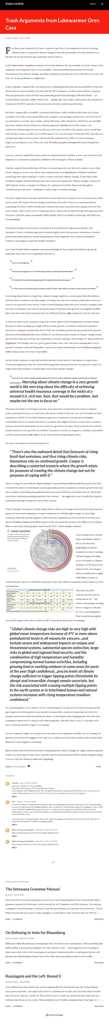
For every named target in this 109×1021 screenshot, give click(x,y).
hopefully (81, 547)
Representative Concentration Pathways (57, 483)
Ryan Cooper (15, 3)
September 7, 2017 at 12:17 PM (46, 830)
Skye (13, 802)
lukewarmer (18, 65)
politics (15, 767)
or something (12, 219)
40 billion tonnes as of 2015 (25, 522)
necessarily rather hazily (43, 215)
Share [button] (98, 767)
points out (56, 99)
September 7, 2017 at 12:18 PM (46, 841)
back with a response (28, 249)
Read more (99, 919)
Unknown (15, 783)
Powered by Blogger (55, 1015)
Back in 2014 (12, 750)
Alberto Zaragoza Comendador (23, 830)
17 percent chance (16, 138)
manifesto (31, 65)
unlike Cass (11, 351)
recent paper (66, 116)
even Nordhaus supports (89, 347)
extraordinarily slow (25, 334)
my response (14, 86)
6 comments (17, 919)
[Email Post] (28, 767)
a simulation (69, 172)
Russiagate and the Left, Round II (33, 976)
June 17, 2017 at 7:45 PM (28, 783)
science (22, 767)
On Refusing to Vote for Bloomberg (35, 932)
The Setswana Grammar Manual (33, 889)
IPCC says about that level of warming (65, 620)
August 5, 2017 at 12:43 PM (26, 802)
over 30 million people (55, 142)
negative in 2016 (92, 308)
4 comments (17, 963)
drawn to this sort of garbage (38, 759)
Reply (14, 796)
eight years (71, 313)
